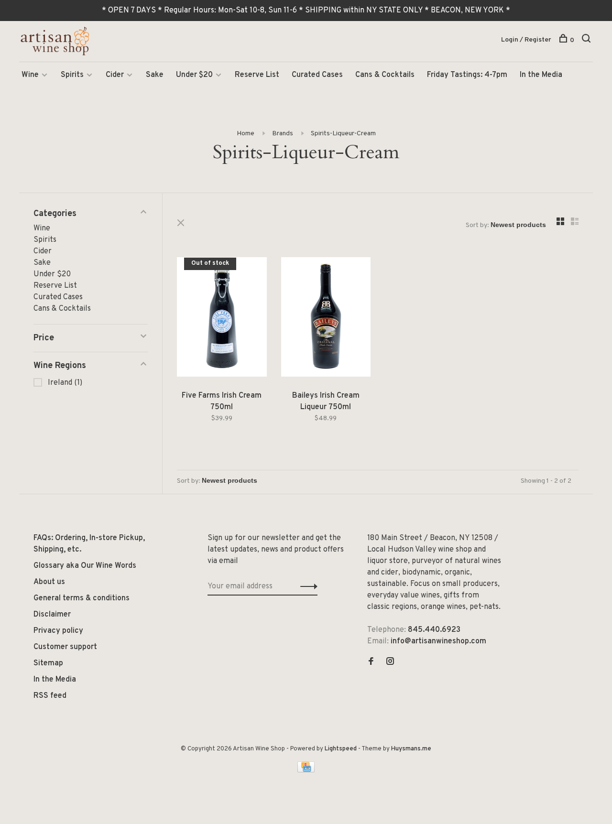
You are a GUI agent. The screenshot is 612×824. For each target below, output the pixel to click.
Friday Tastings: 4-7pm (467, 75)
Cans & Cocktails (385, 75)
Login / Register (526, 40)
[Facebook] (371, 662)
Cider (115, 75)
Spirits (72, 75)
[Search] (587, 40)
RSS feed (49, 696)
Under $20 (194, 75)
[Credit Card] (306, 770)
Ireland (65, 383)
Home (245, 134)
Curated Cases (317, 75)
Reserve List (257, 75)
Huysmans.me (411, 749)
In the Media (541, 75)
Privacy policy (58, 631)
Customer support (65, 647)
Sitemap (48, 663)
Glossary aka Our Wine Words (84, 566)
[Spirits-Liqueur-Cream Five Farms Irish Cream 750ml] (222, 318)
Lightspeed (341, 749)
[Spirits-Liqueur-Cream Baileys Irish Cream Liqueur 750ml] (326, 318)
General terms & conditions (81, 598)
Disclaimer (52, 614)
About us (49, 582)
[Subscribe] (306, 586)
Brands (282, 134)
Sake (155, 75)
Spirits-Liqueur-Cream (343, 134)
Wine (30, 75)
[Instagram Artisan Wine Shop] (390, 662)
